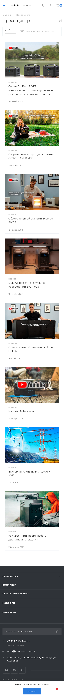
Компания (9, 585)
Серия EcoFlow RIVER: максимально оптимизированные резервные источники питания (30, 90)
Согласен (32, 691)
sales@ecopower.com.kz (22, 651)
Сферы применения (15, 593)
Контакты (9, 612)
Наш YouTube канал (21, 411)
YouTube (14, 670)
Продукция (10, 576)
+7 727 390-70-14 (17, 641)
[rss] (60, 21)
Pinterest (22, 670)
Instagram (6, 670)
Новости (8, 603)
